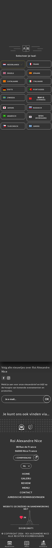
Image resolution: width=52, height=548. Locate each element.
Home (26, 473)
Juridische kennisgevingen (26, 497)
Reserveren (9, 546)
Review (26, 483)
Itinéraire (43, 546)
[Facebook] (3, 378)
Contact (26, 492)
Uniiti (29, 528)
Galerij (26, 478)
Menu (26, 487)
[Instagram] (8, 378)
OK (47, 399)
